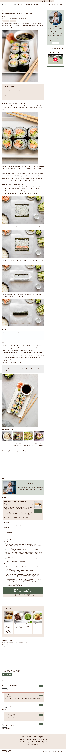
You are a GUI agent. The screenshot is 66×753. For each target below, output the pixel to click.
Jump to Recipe (6, 20)
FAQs (6, 93)
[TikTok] (52, 1)
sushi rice (16, 107)
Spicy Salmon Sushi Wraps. (16, 585)
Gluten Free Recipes (18, 10)
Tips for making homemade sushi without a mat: (15, 95)
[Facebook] (44, 1)
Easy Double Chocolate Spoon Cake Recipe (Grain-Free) (18, 626)
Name (4, 666)
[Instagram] (42, 1)
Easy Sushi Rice (29, 107)
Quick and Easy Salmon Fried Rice (36, 602)
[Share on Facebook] (1, 377)
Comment (5, 650)
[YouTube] (47, 1)
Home (3, 10)
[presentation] (8, 617)
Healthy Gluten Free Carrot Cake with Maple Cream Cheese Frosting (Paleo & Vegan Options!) (8, 628)
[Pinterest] (49, 1)
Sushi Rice (23, 350)
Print (38, 509)
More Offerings (14, 1)
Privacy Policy (59, 749)
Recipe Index (21, 4)
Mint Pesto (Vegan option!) (28, 625)
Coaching (60, 4)
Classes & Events (50, 4)
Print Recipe (13, 20)
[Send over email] (1, 379)
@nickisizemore (25, 591)
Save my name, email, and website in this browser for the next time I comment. (12, 671)
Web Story (12, 362)
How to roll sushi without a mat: (12, 92)
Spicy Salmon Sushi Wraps (15, 360)
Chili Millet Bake (37, 624)
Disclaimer (45, 751)
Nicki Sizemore (6, 18)
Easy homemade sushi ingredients (12, 90)
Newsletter (29, 4)
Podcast (36, 4)
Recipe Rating (5, 644)
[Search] (62, 48)
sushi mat (9, 348)
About (2, 1)
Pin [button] (38, 511)
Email (26, 666)
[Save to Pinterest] (1, 374)
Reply (41, 685)
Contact (7, 1)
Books (42, 4)
